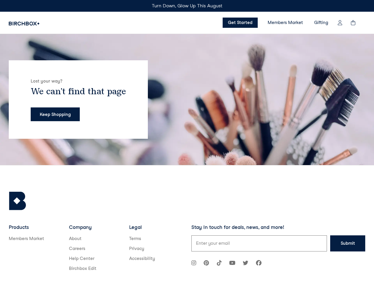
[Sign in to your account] (340, 23)
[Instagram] (193, 263)
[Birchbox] (17, 201)
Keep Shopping (55, 114)
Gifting (321, 22)
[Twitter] (245, 263)
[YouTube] (232, 263)
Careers (77, 248)
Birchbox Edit (82, 268)
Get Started (240, 22)
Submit (348, 243)
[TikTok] (219, 263)
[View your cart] (356, 23)
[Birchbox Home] (24, 23)
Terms (135, 238)
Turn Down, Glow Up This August (187, 5)
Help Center (81, 258)
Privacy (136, 248)
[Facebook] (259, 263)
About (75, 238)
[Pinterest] (206, 263)
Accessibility (142, 258)
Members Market (285, 22)
